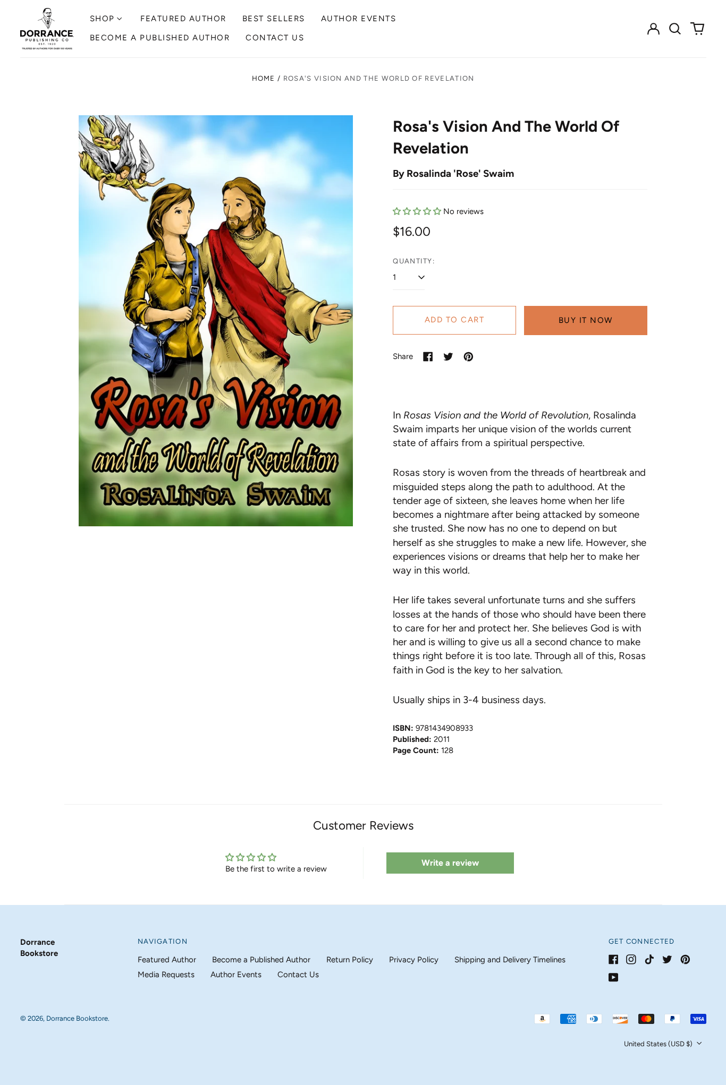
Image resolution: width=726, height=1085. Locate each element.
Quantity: (414, 261)
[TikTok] (649, 959)
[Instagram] (631, 959)
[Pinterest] (685, 959)
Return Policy (349, 959)
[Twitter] (667, 959)
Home (263, 78)
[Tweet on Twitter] (448, 357)
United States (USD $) (659, 1044)
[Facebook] (614, 959)
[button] (675, 29)
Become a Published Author (160, 37)
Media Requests (166, 974)
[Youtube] (614, 977)
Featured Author (183, 18)
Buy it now (586, 320)
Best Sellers (273, 18)
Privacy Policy (413, 959)
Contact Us (275, 37)
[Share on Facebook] (428, 357)
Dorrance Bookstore (77, 1018)
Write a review (450, 863)
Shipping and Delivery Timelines (509, 959)
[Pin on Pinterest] (468, 357)
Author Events (358, 18)
